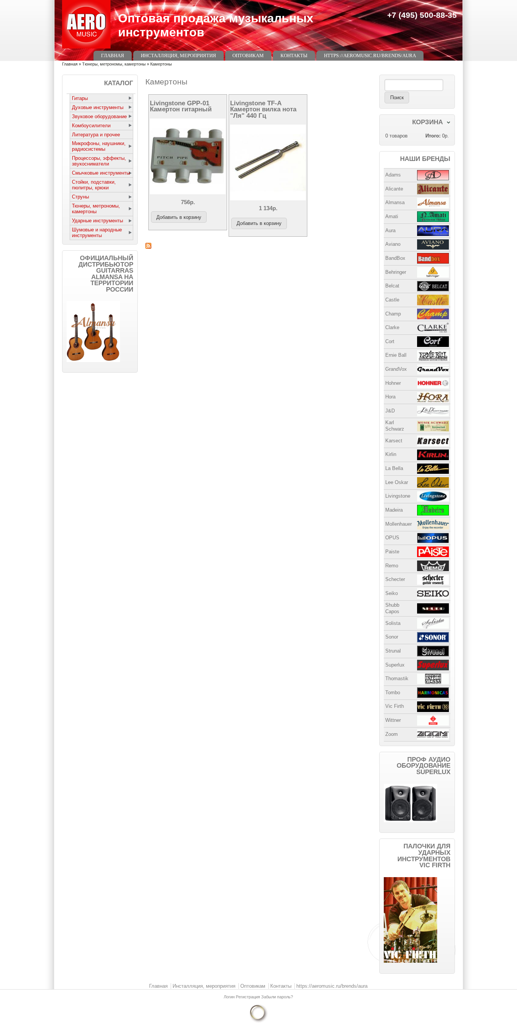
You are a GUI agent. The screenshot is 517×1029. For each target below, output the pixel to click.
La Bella (394, 468)
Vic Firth (394, 706)
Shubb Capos (392, 608)
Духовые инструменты (97, 107)
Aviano (392, 244)
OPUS (392, 537)
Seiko (391, 593)
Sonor (391, 637)
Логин (230, 997)
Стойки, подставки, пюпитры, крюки (94, 184)
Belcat (392, 286)
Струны (80, 197)
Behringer (395, 272)
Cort (389, 341)
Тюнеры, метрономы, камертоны (114, 64)
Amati (391, 216)
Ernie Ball (395, 355)
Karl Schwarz (394, 426)
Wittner (393, 720)
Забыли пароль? (277, 997)
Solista (392, 623)
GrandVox (396, 369)
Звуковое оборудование (99, 116)
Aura (390, 230)
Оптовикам (248, 55)
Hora (390, 397)
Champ (393, 314)
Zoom (391, 734)
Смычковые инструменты (101, 173)
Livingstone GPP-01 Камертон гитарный (181, 106)
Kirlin (390, 454)
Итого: (433, 136)
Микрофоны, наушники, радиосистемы (99, 146)
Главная (112, 55)
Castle (392, 300)
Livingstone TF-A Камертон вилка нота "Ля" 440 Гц (263, 109)
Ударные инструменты (97, 220)
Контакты (293, 55)
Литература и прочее (96, 134)
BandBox (395, 258)
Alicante (394, 189)
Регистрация (248, 997)
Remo (391, 565)
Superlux (395, 665)
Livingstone (397, 496)
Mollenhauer (398, 524)
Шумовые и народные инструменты (97, 232)
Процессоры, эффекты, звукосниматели (99, 161)
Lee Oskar (396, 482)
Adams (393, 175)
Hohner (393, 383)
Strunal (393, 651)
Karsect (393, 440)
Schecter (395, 579)
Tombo (392, 692)
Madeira (394, 510)
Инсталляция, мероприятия (178, 55)
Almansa (395, 202)
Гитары (80, 98)
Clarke (392, 327)
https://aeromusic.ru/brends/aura (370, 55)
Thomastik (396, 678)
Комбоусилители (91, 125)
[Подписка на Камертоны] (258, 246)
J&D (390, 411)
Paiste (392, 551)
